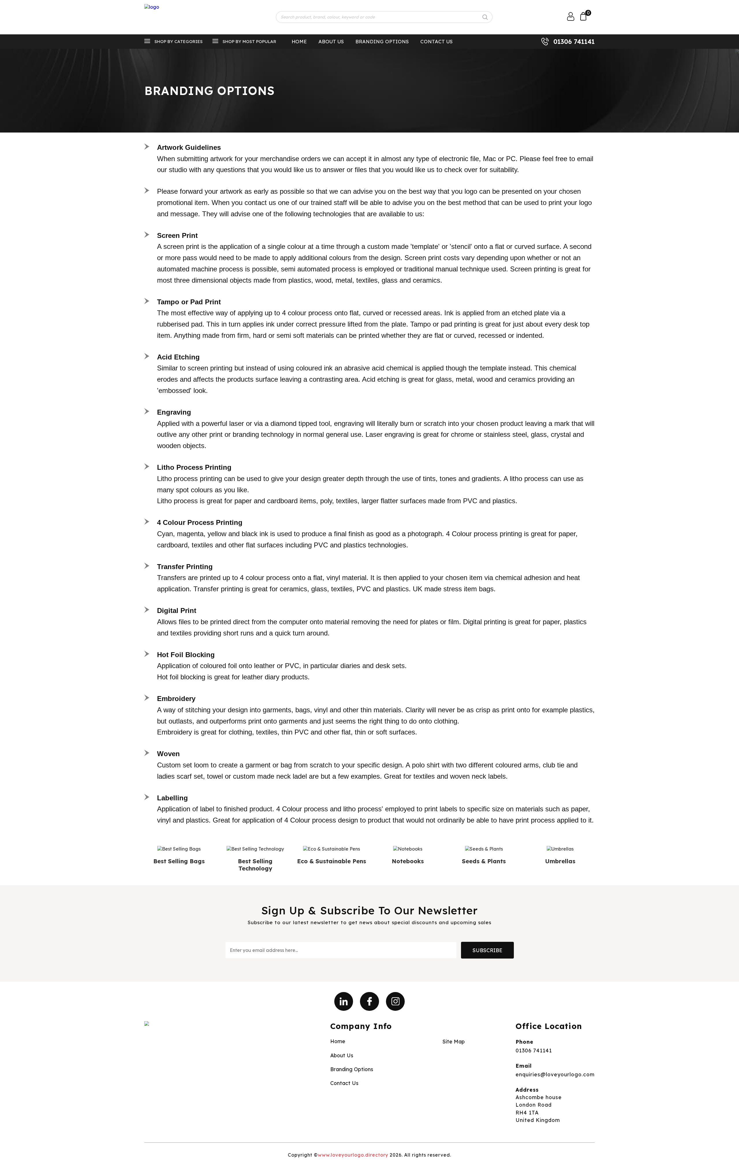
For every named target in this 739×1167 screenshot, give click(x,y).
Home (299, 41)
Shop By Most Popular (249, 41)
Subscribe (487, 950)
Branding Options (382, 41)
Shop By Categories (178, 41)
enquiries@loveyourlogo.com (555, 1074)
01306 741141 (574, 42)
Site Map (454, 1041)
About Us (331, 41)
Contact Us (436, 41)
